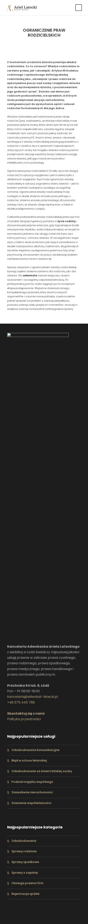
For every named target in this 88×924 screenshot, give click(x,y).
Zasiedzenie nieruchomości (32, 792)
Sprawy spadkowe (25, 862)
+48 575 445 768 (21, 702)
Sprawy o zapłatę (24, 873)
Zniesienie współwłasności (31, 803)
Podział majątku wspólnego (32, 782)
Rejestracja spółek (25, 894)
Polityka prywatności (24, 719)
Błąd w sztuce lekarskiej (29, 760)
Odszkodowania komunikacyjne (35, 750)
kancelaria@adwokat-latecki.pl (32, 696)
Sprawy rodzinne (24, 851)
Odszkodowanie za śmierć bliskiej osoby (41, 771)
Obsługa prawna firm (27, 883)
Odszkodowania (23, 841)
